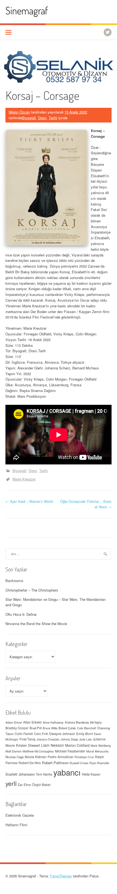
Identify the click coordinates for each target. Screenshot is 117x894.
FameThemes (61, 875)
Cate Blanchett (86, 728)
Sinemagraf (26, 10)
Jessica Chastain (47, 739)
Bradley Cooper (17, 728)
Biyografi (29, 117)
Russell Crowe (79, 763)
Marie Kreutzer (24, 479)
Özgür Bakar (41, 784)
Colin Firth (41, 733)
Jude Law (85, 739)
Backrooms (14, 580)
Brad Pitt (36, 728)
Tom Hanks (44, 774)
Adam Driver (13, 722)
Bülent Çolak (67, 728)
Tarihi (53, 117)
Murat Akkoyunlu (97, 751)
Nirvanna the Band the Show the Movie (36, 623)
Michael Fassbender (70, 751)
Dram (42, 117)
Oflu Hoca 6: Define (20, 614)
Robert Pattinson (55, 762)
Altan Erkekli (32, 722)
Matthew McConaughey (38, 751)
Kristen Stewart (28, 745)
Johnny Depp (69, 739)
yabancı (67, 772)
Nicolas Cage (14, 757)
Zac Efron (24, 784)
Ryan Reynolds (99, 763)
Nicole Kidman (36, 756)
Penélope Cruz (84, 757)
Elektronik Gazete (19, 815)
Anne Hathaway (53, 722)
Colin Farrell (24, 733)
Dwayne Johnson (62, 733)
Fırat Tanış (27, 739)
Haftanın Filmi (16, 824)
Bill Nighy (96, 722)
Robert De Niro (30, 762)
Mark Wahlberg (101, 745)
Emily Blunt (84, 733)
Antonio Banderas (77, 722)
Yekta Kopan (91, 774)
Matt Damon (13, 751)
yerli (11, 783)
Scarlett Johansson (20, 774)
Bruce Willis (50, 728)
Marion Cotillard (77, 745)
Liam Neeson (52, 745)
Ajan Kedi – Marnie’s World (29, 501)
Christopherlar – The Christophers (31, 590)
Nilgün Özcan (19, 112)
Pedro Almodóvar (60, 757)
